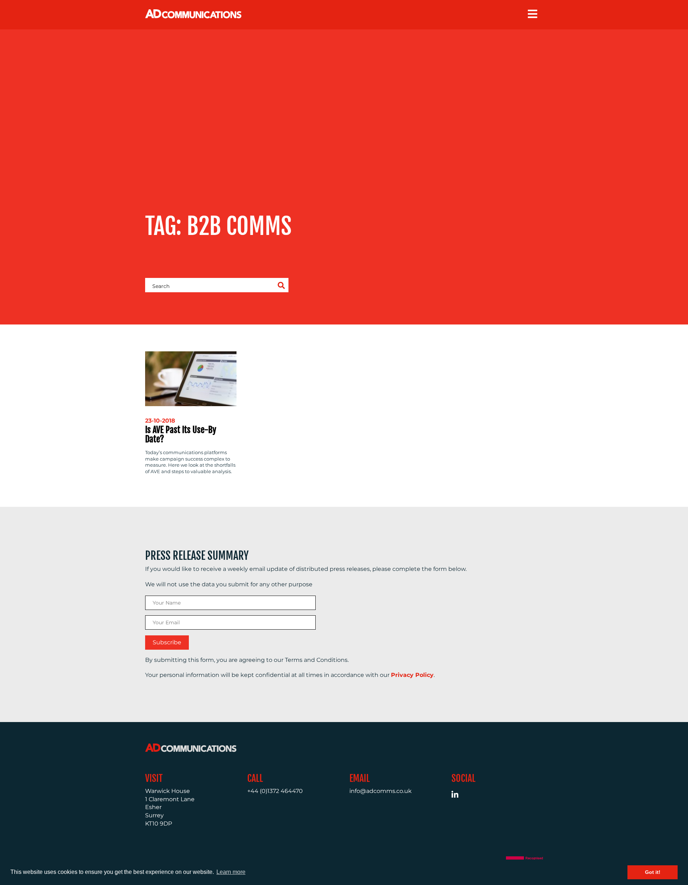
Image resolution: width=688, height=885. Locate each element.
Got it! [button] (652, 872)
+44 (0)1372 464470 (275, 791)
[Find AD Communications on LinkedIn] (459, 795)
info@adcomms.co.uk (380, 791)
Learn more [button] (230, 872)
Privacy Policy (412, 675)
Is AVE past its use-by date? (180, 434)
